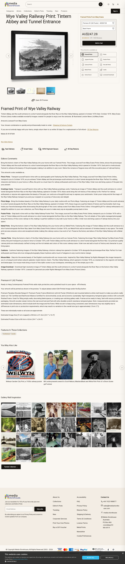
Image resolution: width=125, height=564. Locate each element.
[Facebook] (108, 551)
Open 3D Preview (41, 100)
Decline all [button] (109, 557)
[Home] (14, 4)
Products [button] (64, 11)
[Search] (101, 4)
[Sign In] (118, 4)
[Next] (71, 56)
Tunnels (13, 333)
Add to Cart (99, 43)
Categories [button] (10, 11)
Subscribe (40, 509)
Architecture (6, 333)
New (56, 11)
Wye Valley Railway (7, 142)
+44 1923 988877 (109, 501)
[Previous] (8, 56)
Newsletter (81, 532)
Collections (28, 11)
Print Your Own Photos (61, 523)
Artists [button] (19, 11)
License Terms (82, 523)
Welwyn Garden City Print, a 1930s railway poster (24, 381)
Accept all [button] (90, 557)
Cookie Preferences (84, 536)
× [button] (123, 553)
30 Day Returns (92, 129)
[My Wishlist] (108, 4)
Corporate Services (60, 519)
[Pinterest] (113, 551)
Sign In (115, 11)
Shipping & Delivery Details (62, 125)
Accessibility (81, 497)
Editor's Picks (39, 11)
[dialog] (62, 557)
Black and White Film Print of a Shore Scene (97, 381)
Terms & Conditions (84, 519)
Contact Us (105, 497)
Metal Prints (81, 527)
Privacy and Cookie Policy (20, 559)
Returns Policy (82, 510)
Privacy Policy (82, 506)
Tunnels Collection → (11, 467)
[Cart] (113, 4)
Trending (49, 11)
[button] (42, 561)
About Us (56, 497)
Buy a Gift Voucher (60, 527)
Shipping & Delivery (84, 514)
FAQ (78, 501)
